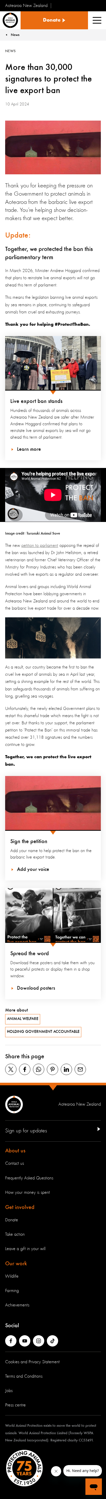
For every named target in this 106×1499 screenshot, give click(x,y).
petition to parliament (39, 545)
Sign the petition (28, 841)
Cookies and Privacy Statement (32, 1362)
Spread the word (29, 953)
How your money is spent (27, 1192)
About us (15, 1151)
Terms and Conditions (23, 1376)
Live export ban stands (36, 401)
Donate (11, 1220)
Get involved (19, 1207)
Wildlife (12, 1276)
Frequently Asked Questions (29, 1178)
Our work (16, 1264)
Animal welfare (22, 1019)
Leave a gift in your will (25, 1249)
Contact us (14, 1163)
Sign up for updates (26, 1131)
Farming (12, 1290)
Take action (15, 1234)
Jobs (9, 1390)
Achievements (17, 1305)
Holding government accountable (43, 1032)
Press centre (15, 1405)
